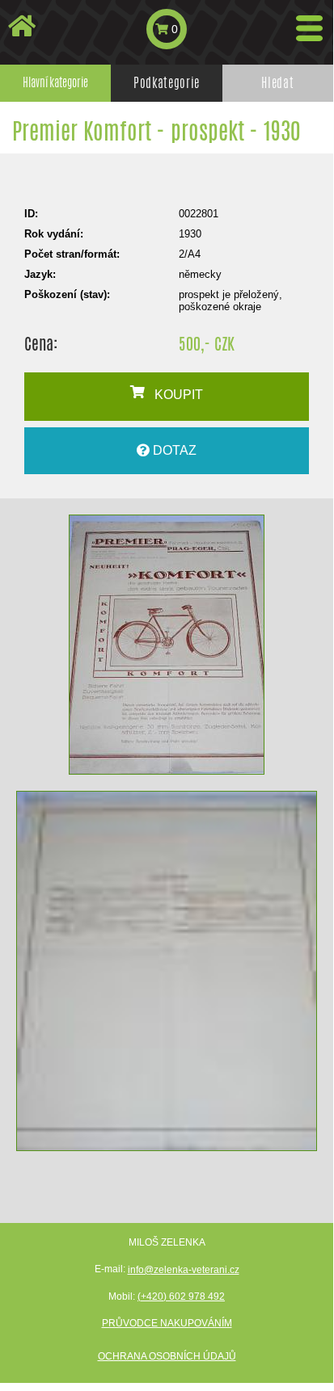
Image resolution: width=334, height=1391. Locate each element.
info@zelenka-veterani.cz (183, 1269)
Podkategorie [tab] (166, 83)
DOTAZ (173, 450)
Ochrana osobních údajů (167, 1356)
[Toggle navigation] (309, 28)
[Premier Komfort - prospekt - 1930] (166, 645)
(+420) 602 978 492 (181, 1296)
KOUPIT (174, 394)
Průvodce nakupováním (167, 1323)
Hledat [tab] (277, 83)
